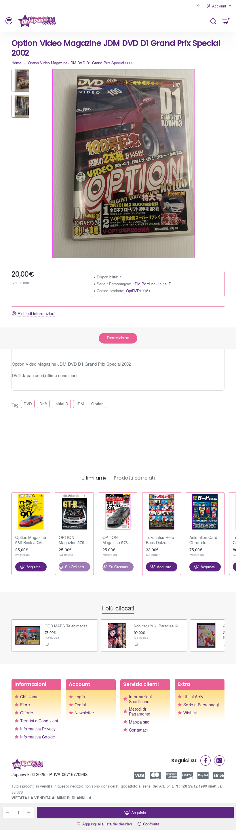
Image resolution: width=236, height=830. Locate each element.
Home (16, 62)
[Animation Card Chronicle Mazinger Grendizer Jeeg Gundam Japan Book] (205, 512)
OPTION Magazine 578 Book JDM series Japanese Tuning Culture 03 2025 (118, 540)
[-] (7, 812)
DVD (28, 403)
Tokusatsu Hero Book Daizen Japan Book (160, 540)
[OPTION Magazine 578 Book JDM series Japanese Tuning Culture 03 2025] (118, 512)
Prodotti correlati (134, 478)
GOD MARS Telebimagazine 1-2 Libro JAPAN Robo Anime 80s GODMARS (69, 626)
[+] (29, 812)
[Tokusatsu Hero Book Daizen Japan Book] (162, 512)
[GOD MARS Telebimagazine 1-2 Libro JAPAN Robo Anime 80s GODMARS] (27, 635)
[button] (23, 71)
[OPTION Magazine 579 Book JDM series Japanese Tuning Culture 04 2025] (74, 512)
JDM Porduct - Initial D (152, 283)
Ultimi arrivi (94, 478)
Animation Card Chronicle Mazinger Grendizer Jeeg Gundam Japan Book (203, 540)
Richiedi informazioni (36, 313)
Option (97, 403)
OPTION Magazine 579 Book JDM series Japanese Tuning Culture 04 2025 (74, 540)
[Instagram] (219, 760)
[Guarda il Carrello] (226, 21)
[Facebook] (205, 760)
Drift (43, 403)
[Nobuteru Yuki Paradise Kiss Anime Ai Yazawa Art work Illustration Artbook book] (117, 635)
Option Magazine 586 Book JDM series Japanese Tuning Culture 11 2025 (30, 540)
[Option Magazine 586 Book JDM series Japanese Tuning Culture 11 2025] (31, 512)
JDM (80, 403)
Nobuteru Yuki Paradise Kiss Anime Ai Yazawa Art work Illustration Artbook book (159, 626)
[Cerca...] (213, 21)
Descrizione (118, 338)
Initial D (61, 403)
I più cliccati (118, 608)
